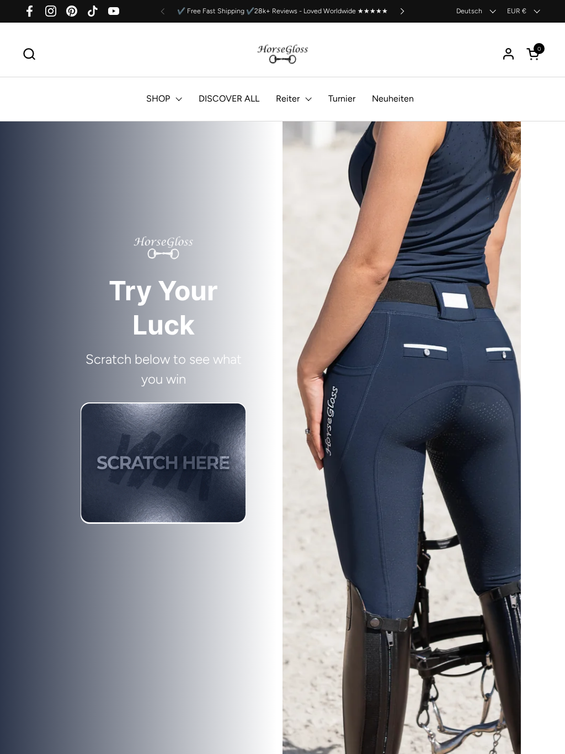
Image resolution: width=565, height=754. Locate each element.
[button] (29, 54)
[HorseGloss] (282, 53)
